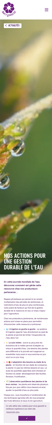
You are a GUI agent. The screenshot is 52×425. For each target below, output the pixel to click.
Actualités (14, 25)
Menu (46, 10)
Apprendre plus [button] (12, 412)
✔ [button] (27, 418)
